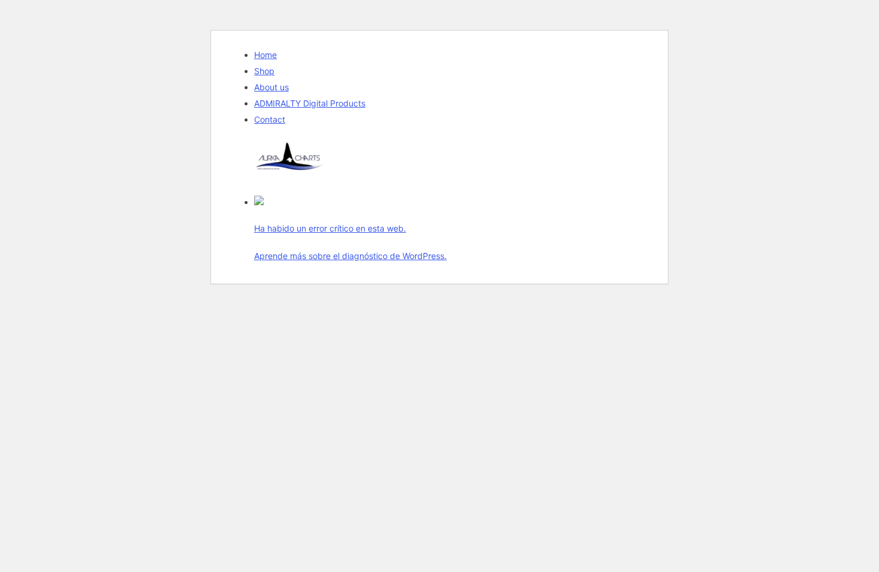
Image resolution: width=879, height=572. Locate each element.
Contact (269, 119)
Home (265, 55)
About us (271, 87)
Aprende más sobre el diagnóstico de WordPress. (350, 256)
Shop (264, 71)
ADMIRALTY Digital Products (309, 103)
